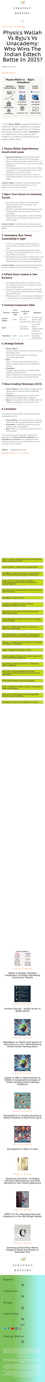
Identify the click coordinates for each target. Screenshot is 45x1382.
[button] (22, 1285)
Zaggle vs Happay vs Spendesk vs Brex (16, 650)
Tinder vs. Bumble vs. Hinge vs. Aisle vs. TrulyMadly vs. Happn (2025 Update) (22, 687)
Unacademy (23, 453)
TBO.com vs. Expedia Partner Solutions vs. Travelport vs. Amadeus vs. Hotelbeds (22, 643)
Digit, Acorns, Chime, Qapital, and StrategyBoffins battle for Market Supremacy (20, 695)
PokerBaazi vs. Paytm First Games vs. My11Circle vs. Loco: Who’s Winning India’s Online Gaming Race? (21, 574)
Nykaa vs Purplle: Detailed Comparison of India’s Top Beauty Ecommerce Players (22, 560)
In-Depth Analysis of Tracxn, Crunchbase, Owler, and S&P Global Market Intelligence (21, 657)
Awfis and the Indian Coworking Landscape (18, 681)
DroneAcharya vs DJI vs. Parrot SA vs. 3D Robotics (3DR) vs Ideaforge (20, 664)
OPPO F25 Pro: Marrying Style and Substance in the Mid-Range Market (22, 1215)
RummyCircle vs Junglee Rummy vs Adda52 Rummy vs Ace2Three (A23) (22, 591)
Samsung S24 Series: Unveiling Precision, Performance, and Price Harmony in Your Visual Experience (22, 1180)
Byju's (14, 453)
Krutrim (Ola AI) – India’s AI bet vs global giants (20, 567)
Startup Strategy (13, 26)
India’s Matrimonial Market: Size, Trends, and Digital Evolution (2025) (21, 620)
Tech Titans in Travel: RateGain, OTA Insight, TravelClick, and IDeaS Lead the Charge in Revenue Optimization (21, 672)
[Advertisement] (22, 479)
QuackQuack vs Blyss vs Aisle (13, 598)
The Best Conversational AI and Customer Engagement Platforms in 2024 (17, 604)
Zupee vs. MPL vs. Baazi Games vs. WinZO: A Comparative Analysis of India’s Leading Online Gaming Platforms (19, 582)
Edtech (13, 73)
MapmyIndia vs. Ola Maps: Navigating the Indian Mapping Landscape (20, 612)
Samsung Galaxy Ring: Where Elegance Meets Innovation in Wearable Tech (23, 1249)
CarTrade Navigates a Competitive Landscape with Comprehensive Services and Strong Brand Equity (21, 635)
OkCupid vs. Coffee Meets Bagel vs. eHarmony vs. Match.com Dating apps (20, 627)
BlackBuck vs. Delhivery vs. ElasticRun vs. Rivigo (20, 702)
